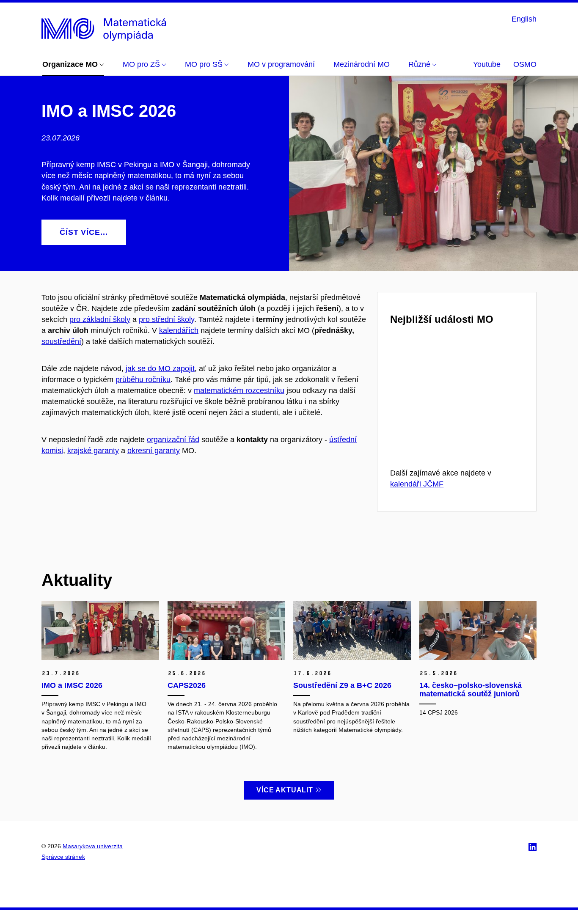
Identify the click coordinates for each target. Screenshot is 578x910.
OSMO (525, 64)
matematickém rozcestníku (239, 390)
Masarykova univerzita (93, 846)
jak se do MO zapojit (160, 368)
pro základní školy (99, 319)
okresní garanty (153, 450)
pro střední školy (166, 319)
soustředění (61, 341)
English (524, 19)
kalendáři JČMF (416, 484)
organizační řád (173, 439)
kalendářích (178, 330)
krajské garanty (93, 450)
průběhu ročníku (143, 379)
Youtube (487, 64)
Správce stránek (63, 856)
